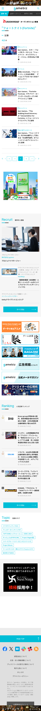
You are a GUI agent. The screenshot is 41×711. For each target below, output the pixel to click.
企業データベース (15, 13)
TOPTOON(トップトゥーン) (11, 534)
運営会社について (20, 656)
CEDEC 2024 (28, 534)
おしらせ (20, 672)
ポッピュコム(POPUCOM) (11, 537)
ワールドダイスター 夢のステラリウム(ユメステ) (18, 549)
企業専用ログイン (19, 704)
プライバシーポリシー (20, 676)
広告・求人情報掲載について (20, 660)
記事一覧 (4, 13)
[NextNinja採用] (20, 577)
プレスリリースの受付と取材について (20, 664)
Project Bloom (8, 545)
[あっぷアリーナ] (20, 186)
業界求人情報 (28, 13)
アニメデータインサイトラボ (12, 530)
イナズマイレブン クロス (10, 526)
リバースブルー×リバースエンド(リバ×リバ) (17, 541)
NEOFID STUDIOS (8, 553)
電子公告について (20, 668)
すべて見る (20, 309)
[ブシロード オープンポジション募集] (20, 21)
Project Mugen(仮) (28, 537)
